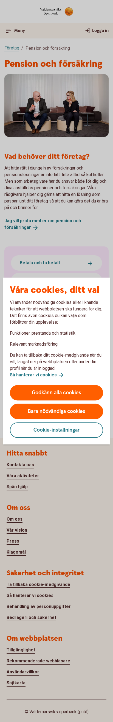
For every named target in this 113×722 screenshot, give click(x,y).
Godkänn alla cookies (56, 392)
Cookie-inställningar (56, 429)
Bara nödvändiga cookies (56, 411)
